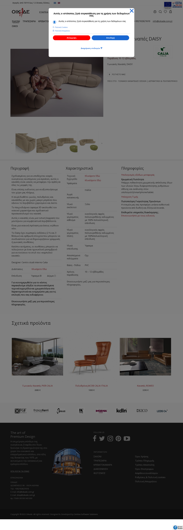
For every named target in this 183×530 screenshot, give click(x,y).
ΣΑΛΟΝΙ (98, 456)
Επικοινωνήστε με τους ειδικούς (138, 215)
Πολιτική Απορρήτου (146, 481)
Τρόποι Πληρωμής (144, 460)
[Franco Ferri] (41, 410)
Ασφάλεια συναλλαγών (146, 473)
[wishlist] (165, 12)
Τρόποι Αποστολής (145, 464)
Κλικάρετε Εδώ (39, 269)
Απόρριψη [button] (71, 38)
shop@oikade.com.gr (26, 495)
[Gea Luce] (61, 411)
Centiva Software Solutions (86, 514)
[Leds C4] (162, 411)
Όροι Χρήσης (141, 456)
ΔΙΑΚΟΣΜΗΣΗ (101, 469)
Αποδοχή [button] (110, 38)
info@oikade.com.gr (25, 492)
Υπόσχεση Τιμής (129, 196)
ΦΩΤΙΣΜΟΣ (99, 473)
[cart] (170, 12)
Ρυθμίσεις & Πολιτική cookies (150, 477)
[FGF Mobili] (21, 411)
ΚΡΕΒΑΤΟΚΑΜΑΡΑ (103, 464)
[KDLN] (122, 412)
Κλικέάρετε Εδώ (93, 180)
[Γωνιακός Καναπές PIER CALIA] (37, 356)
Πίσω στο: (142, 81)
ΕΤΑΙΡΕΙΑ (43, 12)
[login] (155, 12)
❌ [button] (132, 11)
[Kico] (142, 411)
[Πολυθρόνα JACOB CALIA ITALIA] (91, 356)
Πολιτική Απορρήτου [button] (62, 31)
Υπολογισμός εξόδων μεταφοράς (138, 174)
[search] (160, 12)
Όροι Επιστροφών (144, 469)
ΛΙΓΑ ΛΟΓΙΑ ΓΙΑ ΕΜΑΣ (19, 471)
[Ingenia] (101, 411)
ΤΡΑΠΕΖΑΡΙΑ (100, 460)
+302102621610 (142, 21)
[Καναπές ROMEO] (145, 356)
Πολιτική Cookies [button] (61, 27)
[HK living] (81, 411)
